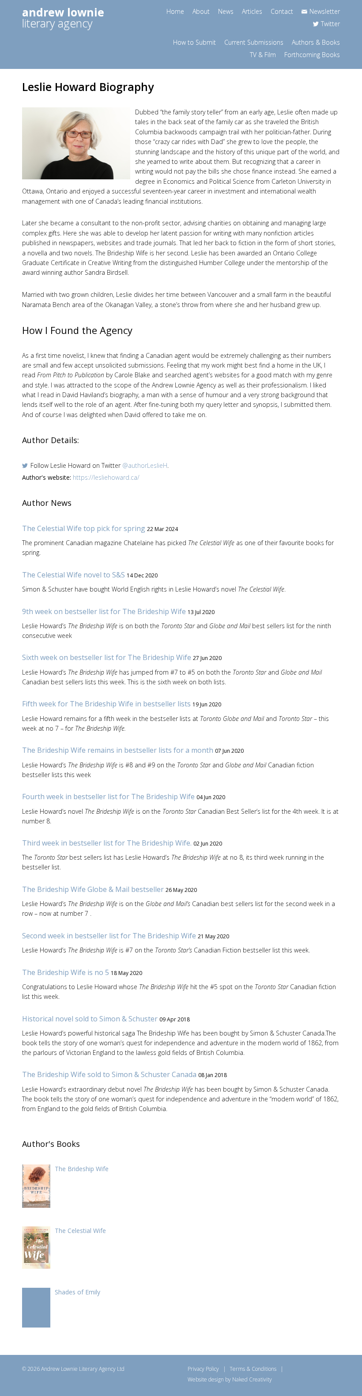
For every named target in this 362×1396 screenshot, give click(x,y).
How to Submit (194, 42)
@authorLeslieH (144, 465)
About (201, 11)
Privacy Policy (203, 1369)
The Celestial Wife (80, 1230)
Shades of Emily (77, 1292)
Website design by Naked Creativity (230, 1379)
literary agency (63, 17)
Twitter (330, 23)
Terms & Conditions (253, 1369)
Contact (282, 11)
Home (175, 11)
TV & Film (263, 54)
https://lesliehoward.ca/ (106, 477)
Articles (252, 11)
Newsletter (324, 11)
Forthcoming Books (312, 54)
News (226, 11)
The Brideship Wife (82, 1169)
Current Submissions (253, 42)
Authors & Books (316, 42)
